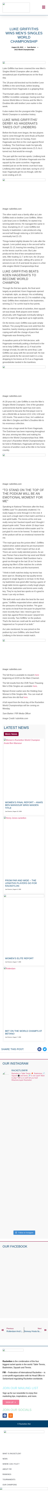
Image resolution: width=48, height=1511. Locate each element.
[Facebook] (5, 1415)
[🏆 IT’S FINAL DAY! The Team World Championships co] (24, 1128)
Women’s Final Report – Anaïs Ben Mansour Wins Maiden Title (24, 805)
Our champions (10, 1485)
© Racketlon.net (24, 1424)
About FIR (7, 1469)
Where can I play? (11, 1464)
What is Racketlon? (12, 1454)
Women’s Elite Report (19, 958)
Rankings (7, 1474)
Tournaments (9, 1480)
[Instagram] (10, 1415)
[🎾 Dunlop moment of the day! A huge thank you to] (24, 1160)
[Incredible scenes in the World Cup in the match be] (24, 1201)
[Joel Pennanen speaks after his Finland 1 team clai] (24, 1096)
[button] (39, 1049)
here (37, 675)
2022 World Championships (24, 50)
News (5, 1459)
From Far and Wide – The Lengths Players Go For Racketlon (21, 883)
